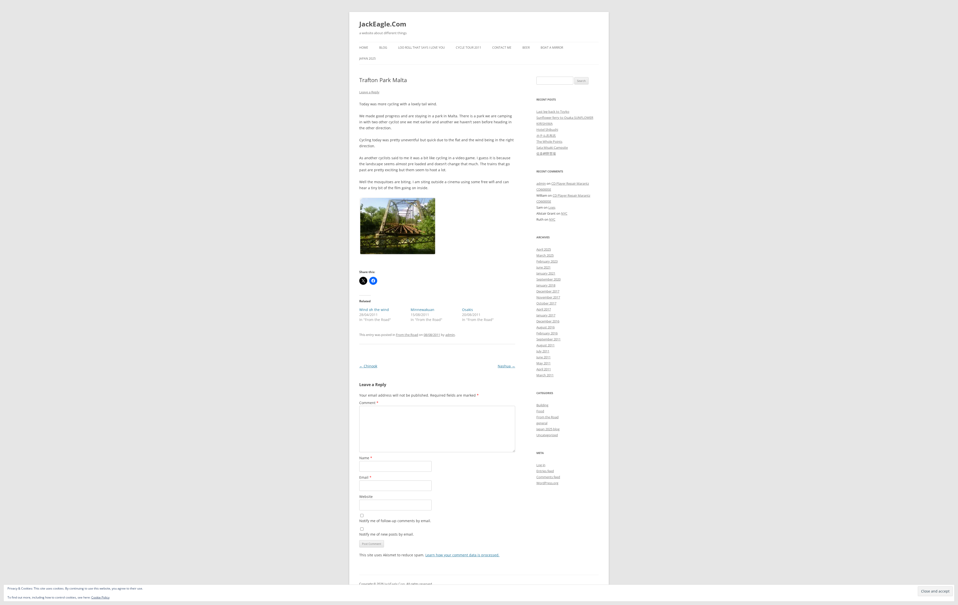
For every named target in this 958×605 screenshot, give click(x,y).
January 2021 (545, 273)
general (541, 423)
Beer (526, 47)
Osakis (467, 309)
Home (363, 47)
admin (450, 334)
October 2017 (546, 303)
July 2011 (542, 351)
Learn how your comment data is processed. (462, 555)
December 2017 (547, 291)
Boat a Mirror (552, 47)
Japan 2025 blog (548, 429)
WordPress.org (547, 483)
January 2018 (545, 285)
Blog (383, 47)
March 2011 (545, 375)
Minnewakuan (422, 309)
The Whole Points (549, 141)
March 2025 (545, 255)
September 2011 (548, 339)
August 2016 (545, 327)
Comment (368, 402)
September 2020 (548, 279)
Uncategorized (547, 435)
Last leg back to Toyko (552, 111)
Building (542, 405)
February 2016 (547, 333)
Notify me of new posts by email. (386, 534)
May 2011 (543, 363)
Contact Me (501, 47)
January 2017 (545, 315)
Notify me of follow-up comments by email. (395, 520)
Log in (540, 465)
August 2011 (545, 345)
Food (540, 411)
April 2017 (543, 309)
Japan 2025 (367, 58)
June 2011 (543, 357)
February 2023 (547, 261)
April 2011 (543, 369)
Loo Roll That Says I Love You (421, 47)
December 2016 (547, 321)
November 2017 (548, 297)
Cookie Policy (100, 597)
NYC (564, 213)
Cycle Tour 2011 (468, 47)
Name (365, 457)
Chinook (368, 366)
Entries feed (545, 471)
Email (365, 477)
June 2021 (543, 267)
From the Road (407, 334)
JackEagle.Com (382, 23)
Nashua (506, 366)
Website (366, 496)
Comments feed (548, 477)
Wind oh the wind (374, 309)
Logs (551, 207)
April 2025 (543, 249)
